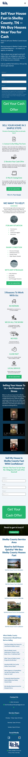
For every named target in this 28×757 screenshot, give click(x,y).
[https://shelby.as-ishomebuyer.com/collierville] (14, 591)
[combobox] (3, 88)
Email (3, 78)
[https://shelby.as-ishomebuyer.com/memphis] (14, 563)
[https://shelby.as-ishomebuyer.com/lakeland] (14, 620)
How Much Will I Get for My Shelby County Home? (11, 665)
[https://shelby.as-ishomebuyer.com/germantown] (14, 606)
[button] (25, 3)
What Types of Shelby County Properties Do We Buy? (12, 659)
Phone (4, 85)
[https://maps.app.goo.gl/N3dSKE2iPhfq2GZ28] (19, 738)
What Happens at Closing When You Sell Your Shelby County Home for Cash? (12, 672)
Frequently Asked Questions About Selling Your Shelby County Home (11, 680)
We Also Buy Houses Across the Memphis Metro (12, 687)
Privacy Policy (11, 752)
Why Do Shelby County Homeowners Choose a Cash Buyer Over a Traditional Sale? (12, 652)
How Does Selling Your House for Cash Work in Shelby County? (13, 645)
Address (4, 72)
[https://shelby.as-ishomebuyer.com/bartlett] (14, 577)
